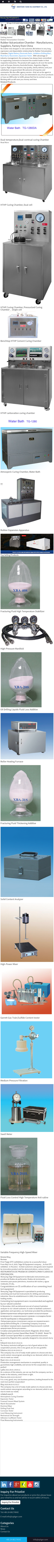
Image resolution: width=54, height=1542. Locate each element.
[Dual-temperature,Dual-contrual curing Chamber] (27, 109)
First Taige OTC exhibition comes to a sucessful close (24, 1262)
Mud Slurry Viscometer (9, 56)
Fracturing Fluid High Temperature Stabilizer (22, 611)
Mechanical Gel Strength (10, 1415)
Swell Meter (6, 1134)
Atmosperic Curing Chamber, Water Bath (20, 471)
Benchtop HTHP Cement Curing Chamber (21, 340)
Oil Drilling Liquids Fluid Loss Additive (19, 709)
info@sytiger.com (14, 1516)
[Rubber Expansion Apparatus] (23, 501)
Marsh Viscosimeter (8, 1403)
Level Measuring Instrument (11, 1413)
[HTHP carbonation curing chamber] (27, 377)
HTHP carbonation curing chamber (18, 413)
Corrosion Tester (7, 1411)
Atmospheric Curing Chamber (12, 1396)
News (3, 1529)
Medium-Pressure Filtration (14, 1080)
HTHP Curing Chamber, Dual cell (16, 204)
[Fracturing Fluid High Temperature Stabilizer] (20, 582)
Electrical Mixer (6, 1406)
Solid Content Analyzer (12, 899)
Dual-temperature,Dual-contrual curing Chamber (25, 139)
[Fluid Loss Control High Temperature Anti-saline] (19, 1166)
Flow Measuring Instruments (12, 1420)
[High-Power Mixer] (27, 932)
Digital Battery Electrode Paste (20, 53)
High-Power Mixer (9, 964)
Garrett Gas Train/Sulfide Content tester (20, 1017)
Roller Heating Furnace (12, 761)
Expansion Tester (25, 56)
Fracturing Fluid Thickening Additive (18, 823)
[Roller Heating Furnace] (27, 736)
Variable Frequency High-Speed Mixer (19, 1252)
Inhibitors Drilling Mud (42, 53)
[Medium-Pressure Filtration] (26, 1049)
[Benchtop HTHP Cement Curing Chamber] (25, 324)
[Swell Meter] (27, 1108)
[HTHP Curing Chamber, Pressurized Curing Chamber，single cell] (27, 256)
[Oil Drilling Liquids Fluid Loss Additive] (21, 679)
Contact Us (5, 1531)
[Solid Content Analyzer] (27, 861)
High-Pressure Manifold (12, 648)
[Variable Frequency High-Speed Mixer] (22, 1225)
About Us (5, 1526)
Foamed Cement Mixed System (13, 1401)
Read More (5, 142)
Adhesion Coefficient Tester (11, 1418)
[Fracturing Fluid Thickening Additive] (21, 793)
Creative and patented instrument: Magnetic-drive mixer (25, 1330)
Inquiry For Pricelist (10, 1502)
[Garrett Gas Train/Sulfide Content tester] (27, 991)
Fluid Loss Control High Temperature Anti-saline (24, 1197)
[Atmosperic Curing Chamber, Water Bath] (27, 443)
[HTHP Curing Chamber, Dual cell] (27, 173)
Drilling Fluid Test (7, 1408)
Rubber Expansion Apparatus (15, 530)
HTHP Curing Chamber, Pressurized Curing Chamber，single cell (21, 308)
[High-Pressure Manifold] (27, 630)
